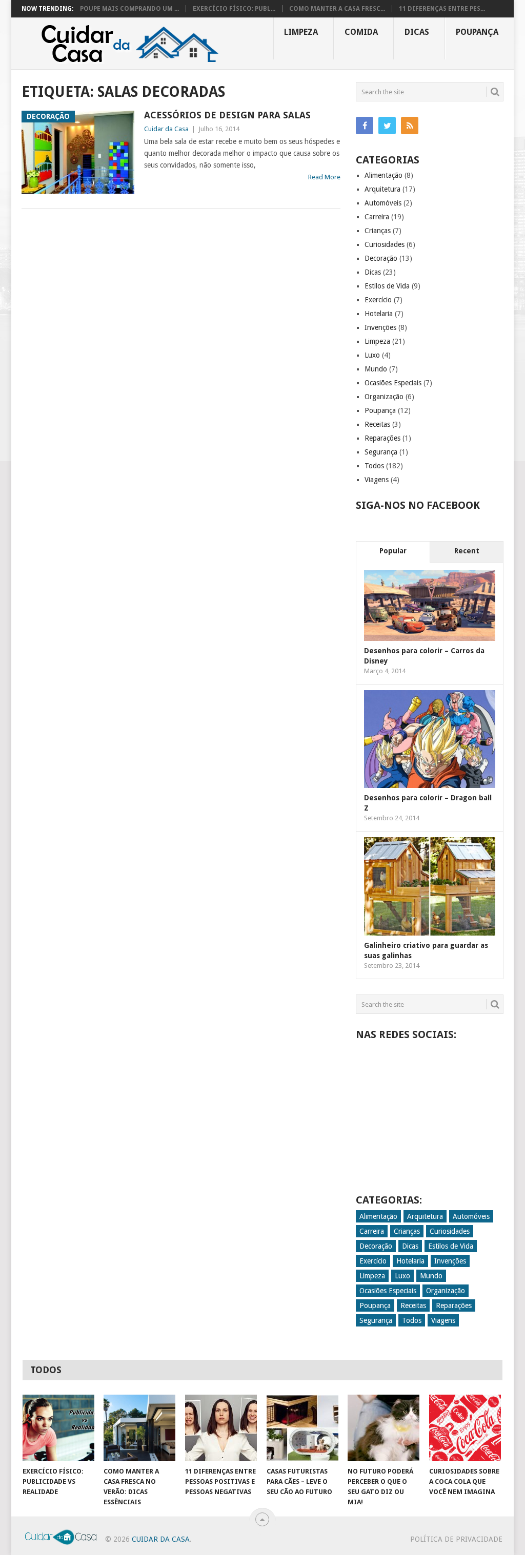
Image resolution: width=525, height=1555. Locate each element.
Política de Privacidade (456, 1539)
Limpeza (301, 32)
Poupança (477, 32)
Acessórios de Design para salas (227, 115)
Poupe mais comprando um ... (129, 8)
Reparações (382, 438)
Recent (466, 551)
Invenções (380, 327)
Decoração (381, 258)
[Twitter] (387, 125)
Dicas (417, 32)
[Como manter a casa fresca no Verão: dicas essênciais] (139, 1428)
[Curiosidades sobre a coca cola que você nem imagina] (465, 1428)
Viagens (377, 479)
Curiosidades (385, 244)
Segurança (381, 452)
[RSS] (409, 125)
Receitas (377, 424)
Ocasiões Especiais (393, 383)
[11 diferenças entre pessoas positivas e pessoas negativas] (221, 1428)
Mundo (376, 369)
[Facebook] (364, 125)
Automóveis (383, 203)
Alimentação (383, 175)
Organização (384, 396)
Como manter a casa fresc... (337, 8)
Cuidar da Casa (166, 129)
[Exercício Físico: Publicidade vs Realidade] (58, 1428)
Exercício (378, 300)
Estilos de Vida (387, 286)
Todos (374, 466)
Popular (393, 551)
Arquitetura (382, 189)
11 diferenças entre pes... (442, 8)
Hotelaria (379, 313)
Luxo (372, 355)
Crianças (378, 230)
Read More (324, 177)
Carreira (377, 217)
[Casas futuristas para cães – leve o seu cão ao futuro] (302, 1428)
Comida (361, 32)
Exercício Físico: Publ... (234, 8)
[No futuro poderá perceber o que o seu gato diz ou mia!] (383, 1428)
